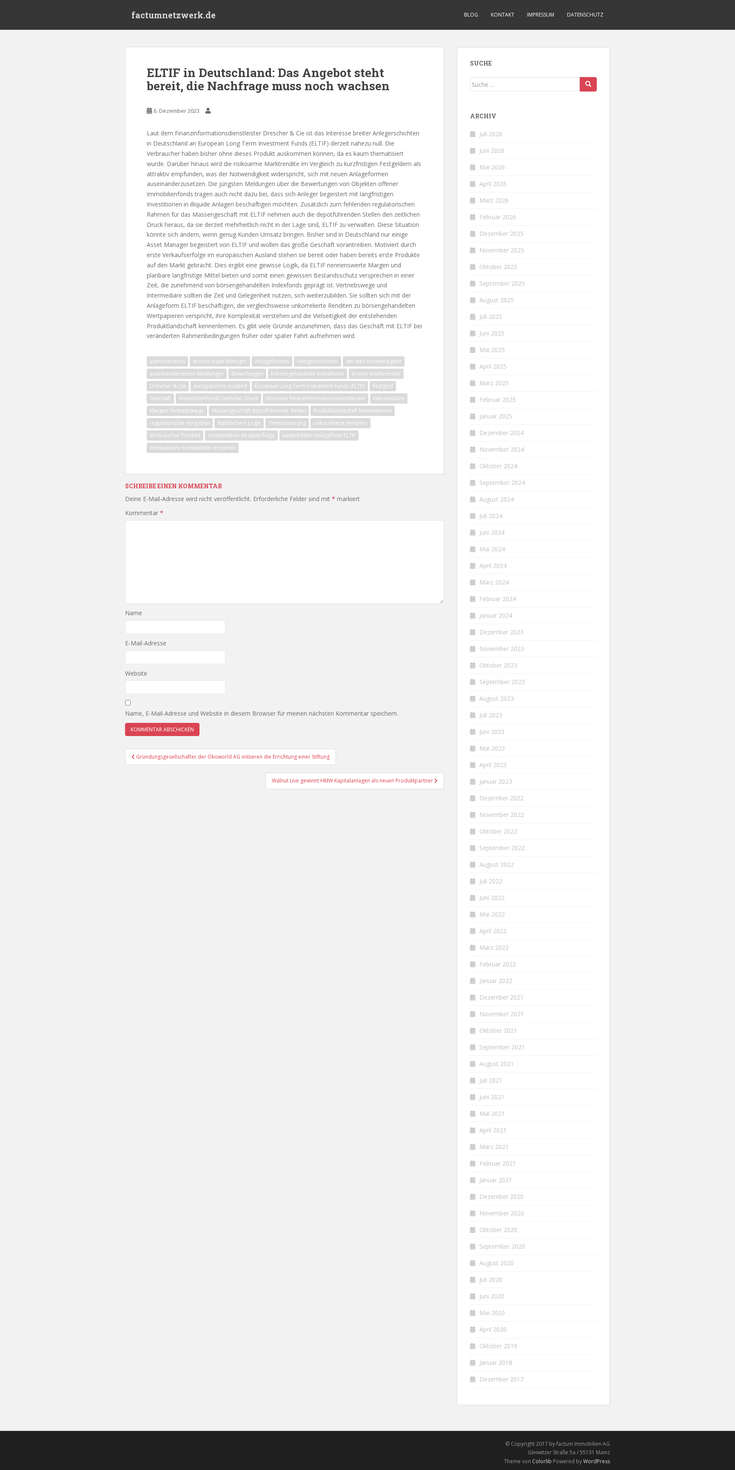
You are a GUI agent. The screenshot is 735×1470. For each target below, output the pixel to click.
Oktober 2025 (498, 267)
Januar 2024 (495, 615)
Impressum (540, 14)
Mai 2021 (492, 1113)
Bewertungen (247, 373)
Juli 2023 (490, 715)
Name (133, 613)
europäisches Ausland (220, 386)
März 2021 (494, 1147)
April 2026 (493, 184)
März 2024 (494, 582)
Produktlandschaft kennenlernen (352, 410)
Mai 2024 (492, 549)
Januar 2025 (495, 416)
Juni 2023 (491, 732)
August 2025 (496, 300)
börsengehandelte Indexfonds (307, 373)
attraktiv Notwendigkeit (374, 361)
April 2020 (493, 1329)
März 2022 (494, 947)
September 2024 (502, 483)
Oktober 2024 (498, 466)
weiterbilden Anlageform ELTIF (319, 435)
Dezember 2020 (501, 1196)
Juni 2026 (491, 150)
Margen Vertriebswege (177, 410)
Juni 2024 (491, 532)
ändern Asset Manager (220, 361)
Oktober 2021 (498, 1030)
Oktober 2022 (498, 831)
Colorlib (542, 1461)
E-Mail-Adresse (145, 643)
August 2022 (496, 864)
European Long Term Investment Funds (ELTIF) (310, 386)
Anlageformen (272, 361)
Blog (471, 14)
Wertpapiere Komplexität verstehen (193, 447)
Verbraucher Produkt (175, 435)
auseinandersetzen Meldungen (187, 373)
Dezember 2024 (501, 433)
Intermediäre (389, 398)
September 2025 (502, 283)
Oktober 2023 (498, 665)
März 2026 (494, 200)
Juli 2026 (490, 134)
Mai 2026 (492, 167)
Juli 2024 (490, 516)
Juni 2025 (491, 333)
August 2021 (496, 1064)
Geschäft (160, 398)
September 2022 (502, 848)
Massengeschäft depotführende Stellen (259, 410)
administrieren (167, 361)
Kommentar (144, 513)
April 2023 (493, 765)
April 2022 (493, 931)
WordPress (596, 1461)
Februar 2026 (497, 217)
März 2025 (494, 383)
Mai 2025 (492, 350)
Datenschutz (585, 14)
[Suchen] (588, 84)
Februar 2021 (497, 1163)
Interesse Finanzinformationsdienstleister (315, 398)
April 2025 (493, 366)
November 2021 (501, 1014)
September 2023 (502, 682)
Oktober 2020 (498, 1230)
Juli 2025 (490, 316)
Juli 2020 (490, 1279)
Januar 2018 (495, 1362)
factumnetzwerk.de (173, 14)
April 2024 (493, 566)
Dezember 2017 (501, 1379)
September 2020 (502, 1246)
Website (136, 673)
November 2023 (501, 649)
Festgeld (383, 386)
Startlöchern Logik (239, 423)
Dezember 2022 (501, 798)
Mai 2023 (492, 748)
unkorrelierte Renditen (340, 423)
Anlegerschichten (317, 361)
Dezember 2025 (501, 233)
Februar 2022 (497, 964)
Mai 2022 (492, 914)
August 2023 (496, 698)
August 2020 (496, 1263)
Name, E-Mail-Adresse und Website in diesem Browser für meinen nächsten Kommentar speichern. (261, 713)
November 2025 (501, 250)
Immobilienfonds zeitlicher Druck (218, 398)
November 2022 (501, 815)
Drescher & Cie (168, 386)
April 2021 (493, 1130)
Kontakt (502, 14)
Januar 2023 (495, 781)
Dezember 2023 (501, 632)
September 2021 (502, 1047)
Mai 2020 (492, 1313)
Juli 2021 (490, 1080)
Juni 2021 (491, 1097)
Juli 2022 (490, 881)
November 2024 (501, 449)
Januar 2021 (495, 1180)
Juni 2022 (491, 898)
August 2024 (496, 499)
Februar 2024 (497, 599)
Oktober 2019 (498, 1346)
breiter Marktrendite (376, 373)
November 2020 (501, 1213)
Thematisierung (287, 423)
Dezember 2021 (501, 997)
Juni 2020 (491, 1296)
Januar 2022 (495, 981)
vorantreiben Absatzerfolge (241, 435)
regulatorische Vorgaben (180, 423)
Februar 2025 (497, 399)
